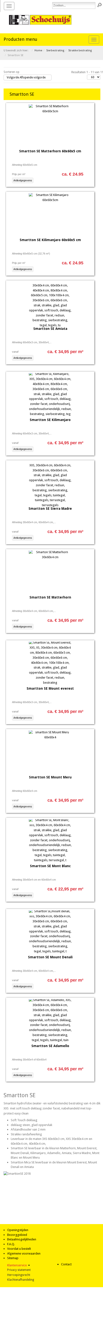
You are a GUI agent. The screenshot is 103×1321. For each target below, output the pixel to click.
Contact (66, 1264)
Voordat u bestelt (19, 1248)
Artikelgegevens (22, 180)
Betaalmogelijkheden (21, 1239)
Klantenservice (17, 1265)
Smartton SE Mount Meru (50, 777)
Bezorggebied (17, 1235)
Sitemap (12, 1258)
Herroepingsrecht (18, 1275)
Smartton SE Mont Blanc (50, 866)
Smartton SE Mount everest (50, 688)
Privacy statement (19, 1270)
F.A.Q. (11, 1244)
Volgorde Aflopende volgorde (26, 77)
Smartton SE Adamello (50, 1046)
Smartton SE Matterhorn (50, 597)
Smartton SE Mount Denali (50, 957)
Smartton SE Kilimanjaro (50, 420)
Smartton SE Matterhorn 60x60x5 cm (50, 151)
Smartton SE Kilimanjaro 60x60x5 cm (50, 240)
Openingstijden (17, 1230)
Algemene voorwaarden (23, 1253)
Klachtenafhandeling (20, 1279)
